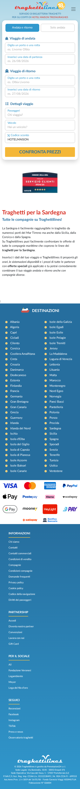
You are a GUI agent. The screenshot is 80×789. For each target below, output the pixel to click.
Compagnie (15, 565)
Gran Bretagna (19, 401)
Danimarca (16, 369)
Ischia (13, 433)
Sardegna (55, 428)
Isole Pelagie (58, 337)
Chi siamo (14, 542)
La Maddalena (58, 353)
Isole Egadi (56, 327)
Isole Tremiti (57, 343)
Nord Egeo (56, 391)
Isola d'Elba (17, 439)
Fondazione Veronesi (20, 670)
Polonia (54, 412)
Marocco (55, 380)
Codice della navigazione (22, 594)
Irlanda (14, 423)
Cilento (15, 343)
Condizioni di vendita (20, 559)
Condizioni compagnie (20, 571)
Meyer (12, 682)
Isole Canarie (18, 471)
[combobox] (40, 49)
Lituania (54, 369)
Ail (10, 664)
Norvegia (55, 396)
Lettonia (55, 364)
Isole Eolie (56, 332)
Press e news (16, 732)
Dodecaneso (18, 375)
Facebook (14, 714)
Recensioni (14, 708)
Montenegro (57, 385)
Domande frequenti (19, 576)
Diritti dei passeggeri (20, 600)
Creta (13, 359)
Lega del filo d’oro (18, 688)
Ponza (53, 417)
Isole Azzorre (18, 460)
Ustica (53, 465)
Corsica (15, 348)
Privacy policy (16, 582)
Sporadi (54, 444)
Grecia (14, 412)
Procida (54, 423)
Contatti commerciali (20, 553)
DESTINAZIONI (45, 311)
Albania (14, 322)
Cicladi (14, 337)
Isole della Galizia (61, 322)
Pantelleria (56, 407)
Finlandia (16, 385)
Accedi (12, 620)
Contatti (13, 547)
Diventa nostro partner (21, 626)
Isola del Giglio (20, 444)
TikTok (12, 726)
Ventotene (56, 471)
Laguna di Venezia (61, 359)
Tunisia (54, 460)
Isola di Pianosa (20, 455)
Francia (14, 391)
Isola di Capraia (20, 449)
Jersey (54, 348)
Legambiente (16, 676)
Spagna (54, 439)
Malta (53, 375)
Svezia (54, 449)
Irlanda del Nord (20, 428)
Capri (13, 332)
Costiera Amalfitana (22, 353)
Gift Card (14, 644)
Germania (16, 396)
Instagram (14, 720)
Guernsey (16, 417)
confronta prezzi (40, 152)
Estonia (15, 380)
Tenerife (55, 455)
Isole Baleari (18, 465)
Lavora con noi (16, 638)
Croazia (15, 364)
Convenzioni (15, 632)
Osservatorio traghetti (21, 737)
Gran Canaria (18, 407)
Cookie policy (16, 588)
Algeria (14, 327)
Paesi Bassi (57, 401)
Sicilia (53, 433)
